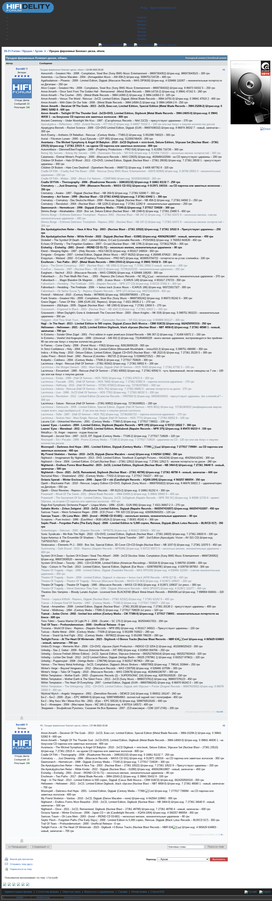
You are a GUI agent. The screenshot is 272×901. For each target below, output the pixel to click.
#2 (224, 725)
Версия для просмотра (21, 859)
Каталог (141, 39)
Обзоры (141, 24)
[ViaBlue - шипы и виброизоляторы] (23, 885)
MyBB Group (43, 897)
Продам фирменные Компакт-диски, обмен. (62, 70)
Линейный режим (217, 58)
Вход (144, 7)
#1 (224, 70)
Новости (141, 21)
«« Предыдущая (17, 846)
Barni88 (20, 69)
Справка (122, 891)
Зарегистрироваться (163, 7)
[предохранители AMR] (4, 885)
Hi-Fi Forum (12, 51)
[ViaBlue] (14, 885)
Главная (141, 17)
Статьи (142, 28)
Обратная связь (72, 891)
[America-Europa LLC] (9, 885)
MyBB (20, 897)
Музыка (141, 31)
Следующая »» (40, 846)
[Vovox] (27, 885)
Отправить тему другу (21, 864)
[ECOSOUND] (18, 885)
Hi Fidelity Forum (72, 897)
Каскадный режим (195, 58)
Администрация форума (18, 891)
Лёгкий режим (139, 891)
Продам (27, 51)
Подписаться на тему (21, 869)
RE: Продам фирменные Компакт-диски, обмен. (64, 725)
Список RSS (157, 891)
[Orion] (265, 128)
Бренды (141, 35)
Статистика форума (47, 891)
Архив (39, 51)
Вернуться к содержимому (99, 891)
